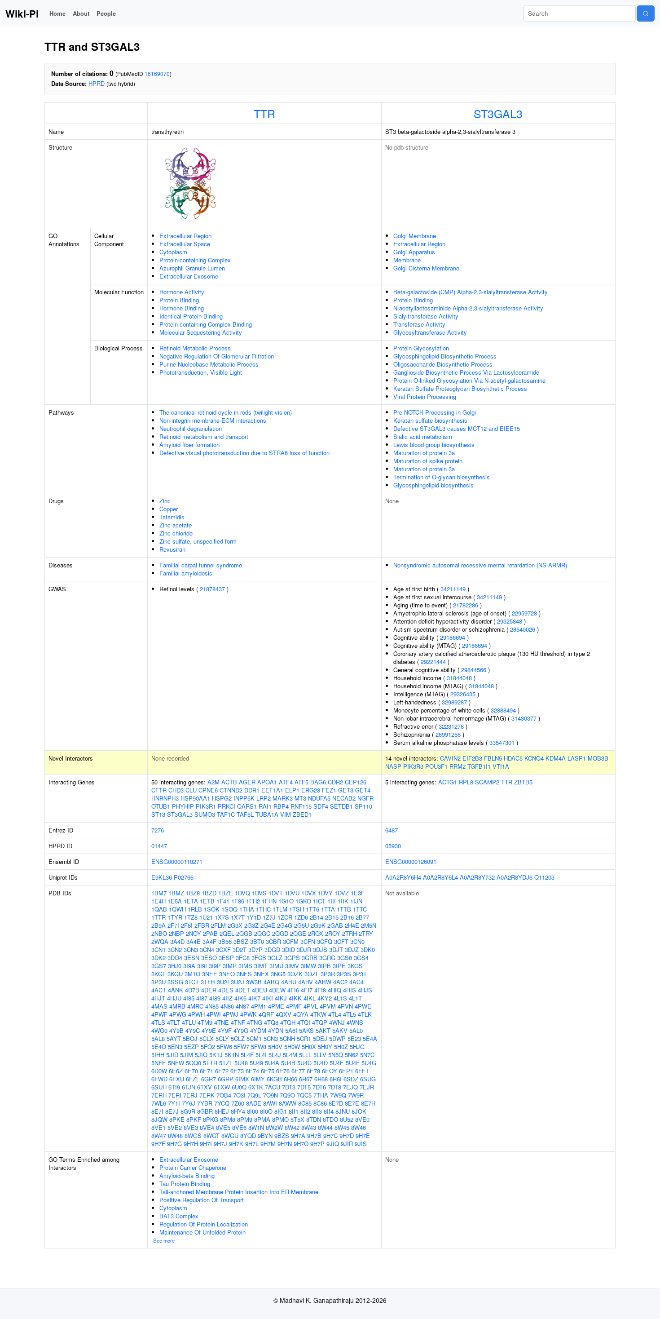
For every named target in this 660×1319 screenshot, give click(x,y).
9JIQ (332, 1143)
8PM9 (244, 1119)
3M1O (192, 973)
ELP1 (292, 790)
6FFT (362, 1071)
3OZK (295, 973)
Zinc (165, 500)
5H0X (309, 1046)
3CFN (307, 941)
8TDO (330, 1119)
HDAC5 (513, 758)
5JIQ (201, 1054)
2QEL (227, 933)
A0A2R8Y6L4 (440, 877)
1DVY (325, 893)
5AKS (306, 1030)
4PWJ (230, 1014)
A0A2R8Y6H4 (403, 877)
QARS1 (247, 806)
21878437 (212, 588)
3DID (288, 949)
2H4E (352, 925)
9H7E (363, 1135)
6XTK (255, 1087)
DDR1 (252, 790)
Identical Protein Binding (191, 316)
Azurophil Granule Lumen (192, 268)
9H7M (268, 1143)
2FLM (218, 925)
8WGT (211, 1135)
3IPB (324, 965)
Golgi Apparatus (414, 252)
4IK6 (240, 998)
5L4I (261, 1054)
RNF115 (301, 806)
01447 (159, 845)
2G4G (284, 925)
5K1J (216, 1054)
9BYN (265, 1135)
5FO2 (208, 1046)
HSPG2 (222, 798)
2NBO (159, 933)
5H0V (275, 1046)
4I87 (201, 998)
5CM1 (254, 1038)
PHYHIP (183, 806)
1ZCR (284, 917)
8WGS (193, 1135)
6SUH (159, 1087)
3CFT (341, 941)
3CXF (223, 949)
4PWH (196, 1014)
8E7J (172, 1111)
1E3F (358, 893)
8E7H (368, 1103)
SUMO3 (204, 814)
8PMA (262, 1119)
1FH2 (253, 901)
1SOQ (229, 909)
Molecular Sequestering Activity (200, 332)
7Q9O (287, 1095)
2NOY (193, 933)
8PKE (177, 1119)
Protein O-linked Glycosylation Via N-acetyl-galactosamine (469, 380)
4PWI (214, 1014)
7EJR (367, 1087)
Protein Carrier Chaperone (192, 1167)
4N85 (212, 1006)
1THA (246, 909)
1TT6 (312, 909)
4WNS (355, 1022)
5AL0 (356, 1030)
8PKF (193, 1119)
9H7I (206, 1143)
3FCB (258, 957)
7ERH (159, 1095)
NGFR (365, 798)
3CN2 (174, 949)
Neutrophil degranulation (190, 428)
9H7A (298, 1135)
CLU (191, 790)
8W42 (292, 1127)
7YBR (204, 1103)
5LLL (305, 1054)
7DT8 (334, 1087)
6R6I (336, 1079)
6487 (391, 830)
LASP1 (577, 758)
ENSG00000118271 (176, 861)
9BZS (281, 1135)
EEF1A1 (272, 790)
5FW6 (224, 1046)
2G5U (301, 925)
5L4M (290, 1054)
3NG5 (278, 973)
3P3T (360, 973)
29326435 (462, 694)
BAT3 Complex (178, 1216)
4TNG (254, 1022)
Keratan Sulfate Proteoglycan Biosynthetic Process (460, 388)
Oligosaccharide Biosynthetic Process (443, 364)
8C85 (305, 1103)
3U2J (237, 982)
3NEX (261, 973)
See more (164, 1240)
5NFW (176, 1062)
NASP (393, 766)
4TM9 (205, 1022)
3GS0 (344, 957)
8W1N (256, 1127)
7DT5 (304, 1087)
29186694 (452, 637)
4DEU (259, 990)
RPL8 (466, 782)
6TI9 (174, 1087)
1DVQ (242, 893)
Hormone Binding (181, 308)
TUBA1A (266, 814)
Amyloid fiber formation (189, 444)
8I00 (252, 1111)
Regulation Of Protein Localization (203, 1224)
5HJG (357, 1046)
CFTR (159, 790)
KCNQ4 (534, 758)
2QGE (298, 933)
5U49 (256, 1062)
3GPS (292, 957)
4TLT (173, 1022)
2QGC (262, 933)
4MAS (159, 1006)
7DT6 (319, 1087)
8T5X (297, 1119)
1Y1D (253, 917)
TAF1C (226, 814)
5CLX (206, 1038)
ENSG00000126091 (410, 861)
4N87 (242, 1006)
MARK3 (283, 798)
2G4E (267, 925)
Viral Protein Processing (424, 396)
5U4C (304, 1062)
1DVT (275, 893)
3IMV (292, 965)
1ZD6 (301, 917)
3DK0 (368, 949)
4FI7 (306, 990)
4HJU (174, 998)
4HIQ (334, 990)
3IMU (276, 965)
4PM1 (258, 1006)
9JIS (361, 1143)
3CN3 (191, 949)
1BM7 (159, 893)
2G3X (235, 925)
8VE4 (207, 1127)
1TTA (328, 909)
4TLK (365, 1014)
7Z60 (237, 1103)
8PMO (280, 1119)
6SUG (368, 1079)
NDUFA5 (319, 798)
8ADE (253, 1103)
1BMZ (176, 893)
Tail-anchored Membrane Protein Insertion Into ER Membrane (238, 1191)
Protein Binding (179, 300)
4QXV (283, 1014)
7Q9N (270, 1095)
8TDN (313, 1119)
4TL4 (334, 1014)
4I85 (188, 998)
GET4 (362, 790)
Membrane (407, 260)
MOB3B (598, 758)
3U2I (223, 982)
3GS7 (158, 965)
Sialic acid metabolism (422, 436)
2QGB (244, 933)
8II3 (317, 1111)
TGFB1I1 (479, 766)
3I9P (215, 965)
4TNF (238, 1022)
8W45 (341, 1127)
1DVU (292, 893)
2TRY (366, 933)
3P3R (328, 973)
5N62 (351, 1054)
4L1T (355, 998)
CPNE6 (208, 790)
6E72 (222, 1071)
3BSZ (240, 941)
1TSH (296, 909)
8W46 (358, 1127)
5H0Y (325, 1046)
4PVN (345, 1006)
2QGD (280, 933)
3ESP (226, 957)
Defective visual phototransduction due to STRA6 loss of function (244, 452)
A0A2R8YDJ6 (514, 877)
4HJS (365, 990)
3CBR (273, 941)
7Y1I (174, 1103)
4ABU (288, 982)
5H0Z (341, 1046)
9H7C (330, 1135)
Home (57, 13)
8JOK (359, 1111)
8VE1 (158, 1127)
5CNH (287, 1038)
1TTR (158, 917)
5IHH (157, 1054)
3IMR (230, 965)
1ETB (207, 901)
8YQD (248, 1135)
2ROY (332, 933)
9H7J (220, 1143)
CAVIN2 (450, 758)
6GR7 (208, 1079)
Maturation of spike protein (427, 460)
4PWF (159, 1014)
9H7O (301, 1143)
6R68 (321, 1079)
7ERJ (190, 1095)
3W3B (254, 982)
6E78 (313, 1071)
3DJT (336, 949)
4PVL (311, 1006)
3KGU (175, 973)
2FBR (201, 925)
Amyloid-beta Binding (187, 1175)
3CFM (291, 941)
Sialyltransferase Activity (425, 316)
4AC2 (340, 982)
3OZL (311, 973)
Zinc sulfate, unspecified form (198, 541)
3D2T (239, 949)
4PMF (294, 1006)
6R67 (305, 1079)
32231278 (451, 726)
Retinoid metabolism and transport (203, 436)
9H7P (317, 1143)
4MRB (177, 1006)
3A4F (209, 941)
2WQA (159, 941)
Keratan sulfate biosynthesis (430, 420)
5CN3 (271, 1038)
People (106, 13)
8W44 (325, 1127)
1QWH (177, 909)
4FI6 (293, 990)
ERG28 (310, 790)
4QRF (266, 1014)
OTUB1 (160, 806)
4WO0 (159, 1030)
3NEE (209, 973)
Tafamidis (172, 517)
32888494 (503, 710)
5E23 (354, 1038)
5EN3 (175, 1046)
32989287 (454, 702)
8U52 (346, 1119)
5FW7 (241, 1046)
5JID (172, 1054)
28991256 (448, 734)
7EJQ (350, 1087)
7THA (320, 1095)
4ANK (175, 990)
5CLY (222, 1038)
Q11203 (544, 877)
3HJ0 (174, 965)
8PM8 (227, 1119)
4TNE (221, 1022)
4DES (225, 990)
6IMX (242, 1079)
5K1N (231, 1054)
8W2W (274, 1127)
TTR (264, 113)
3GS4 (361, 957)
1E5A (174, 901)
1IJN (356, 901)
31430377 (524, 718)
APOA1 (267, 782)
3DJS (320, 949)
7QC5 (304, 1095)
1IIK (343, 901)
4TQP (319, 1022)
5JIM (186, 1054)
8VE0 (362, 1119)
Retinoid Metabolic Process (195, 348)
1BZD (209, 893)
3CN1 (158, 949)
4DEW (277, 990)
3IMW (308, 965)
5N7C (367, 1054)
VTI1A (501, 766)
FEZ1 (329, 790)
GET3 (345, 790)
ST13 (158, 814)
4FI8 (320, 990)
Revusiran (172, 549)
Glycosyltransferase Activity (430, 332)
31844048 (459, 677)
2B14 (316, 917)
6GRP (225, 1079)
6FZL (192, 1079)
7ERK (207, 1095)
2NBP (176, 933)
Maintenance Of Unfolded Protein (202, 1232)
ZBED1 (302, 814)
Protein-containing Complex (195, 260)
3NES (244, 973)
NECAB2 (344, 798)
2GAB (335, 925)
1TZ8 (191, 917)
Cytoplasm (173, 252)
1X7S (222, 917)
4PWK (248, 1014)
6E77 (298, 1071)
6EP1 (346, 1071)
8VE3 (191, 1127)
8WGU (229, 1135)
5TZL (226, 1062)
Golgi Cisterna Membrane (426, 268)
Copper (168, 509)
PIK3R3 (413, 766)
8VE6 (239, 1127)
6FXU (176, 1079)
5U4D (320, 1062)
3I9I (202, 965)
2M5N (368, 925)
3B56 (225, 941)
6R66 (290, 1079)
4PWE (363, 1006)
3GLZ (275, 957)
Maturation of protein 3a (424, 452)
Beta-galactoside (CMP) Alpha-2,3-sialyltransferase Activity (470, 292)
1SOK (212, 909)
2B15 (332, 917)
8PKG (210, 1119)
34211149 (453, 588)
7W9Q (338, 1095)
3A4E (193, 941)
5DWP (337, 1038)
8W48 (175, 1135)
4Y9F (225, 1030)
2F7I (173, 925)
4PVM (328, 1006)
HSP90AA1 (195, 798)
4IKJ (281, 998)
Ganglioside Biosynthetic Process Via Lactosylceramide (466, 372)
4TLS (158, 1022)
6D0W (159, 1071)
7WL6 (158, 1103)
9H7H (191, 1143)
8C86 (320, 1103)
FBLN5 (493, 758)
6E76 (283, 1071)
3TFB (208, 982)
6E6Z (176, 1071)
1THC (263, 909)
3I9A (189, 965)
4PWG (177, 1014)
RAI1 (265, 806)
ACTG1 (447, 782)
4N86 (227, 1006)
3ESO (209, 957)
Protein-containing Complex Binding (205, 324)
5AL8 (158, 1038)
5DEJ (320, 1038)
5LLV (319, 1054)
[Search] (646, 13)
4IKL (310, 998)
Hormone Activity (181, 292)
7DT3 (288, 1087)
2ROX (315, 933)
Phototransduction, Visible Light (200, 372)
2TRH (349, 933)
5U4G (368, 1062)
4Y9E (209, 1030)
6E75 (267, 1071)
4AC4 (356, 982)
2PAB (210, 933)
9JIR (347, 1143)
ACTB (229, 782)
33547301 (502, 742)
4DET (242, 990)
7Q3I (239, 1095)
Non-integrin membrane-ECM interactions (212, 420)
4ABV (305, 982)
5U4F (353, 1062)
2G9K (318, 925)
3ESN (191, 957)
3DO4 (174, 957)
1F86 (237, 901)
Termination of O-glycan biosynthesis (441, 477)
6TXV (204, 1087)
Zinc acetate (175, 525)
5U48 (241, 1062)
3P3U (158, 982)
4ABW (323, 982)
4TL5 (349, 1014)
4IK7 (254, 998)
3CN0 (357, 941)
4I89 (214, 998)
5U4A (272, 1062)
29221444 (433, 661)
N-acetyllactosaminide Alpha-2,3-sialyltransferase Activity (468, 308)
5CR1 (304, 1038)
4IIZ (227, 998)
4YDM (258, 1030)
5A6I (291, 1030)
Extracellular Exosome (188, 276)
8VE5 (223, 1127)
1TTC (360, 909)
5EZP (191, 1046)
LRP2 (263, 798)
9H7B (314, 1135)
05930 (393, 845)
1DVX (308, 893)
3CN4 (207, 949)
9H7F (158, 1143)
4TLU (189, 1022)
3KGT (158, 973)
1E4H (158, 901)
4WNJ (337, 1022)
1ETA (191, 901)
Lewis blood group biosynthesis (434, 444)
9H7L (252, 1143)
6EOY (329, 1071)
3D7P (255, 949)
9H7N (284, 1143)
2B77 (362, 917)
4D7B (192, 990)
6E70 (191, 1071)
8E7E (352, 1103)
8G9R (187, 1111)
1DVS (259, 893)
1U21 (206, 917)
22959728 (524, 613)
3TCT (192, 982)
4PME (276, 1006)
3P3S (344, 973)
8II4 (329, 1111)
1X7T (238, 917)
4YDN (275, 1030)
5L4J (274, 1054)
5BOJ (190, 1038)
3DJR (304, 949)
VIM (285, 814)
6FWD (159, 1079)
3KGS (355, 965)
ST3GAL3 (498, 113)
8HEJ (222, 1111)
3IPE (339, 965)
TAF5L (245, 814)
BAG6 (318, 782)
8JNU (342, 1111)
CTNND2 (231, 790)
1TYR (174, 917)
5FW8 (258, 1046)
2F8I (187, 925)
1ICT (319, 901)
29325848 (509, 621)
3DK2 (158, 957)
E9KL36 (161, 877)
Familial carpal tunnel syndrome (200, 565)
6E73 (237, 1071)
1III (331, 901)
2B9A (158, 925)
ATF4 (286, 782)
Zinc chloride (176, 533)
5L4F (247, 1054)
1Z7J (269, 917)
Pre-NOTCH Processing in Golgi (434, 412)
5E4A (370, 1038)
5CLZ (238, 1038)
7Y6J (188, 1103)
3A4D (177, 941)
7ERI (174, 1095)
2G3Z (251, 925)
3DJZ (352, 949)
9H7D (346, 1135)
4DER (208, 990)
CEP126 (355, 782)
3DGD (272, 949)
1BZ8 (193, 893)
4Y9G (240, 1030)
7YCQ (221, 1103)
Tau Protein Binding (184, 1183)
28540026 (522, 629)
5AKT (323, 1030)
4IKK (295, 998)
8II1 (294, 1111)
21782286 (465, 605)
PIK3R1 (206, 806)
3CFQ (324, 941)
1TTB (344, 909)
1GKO (303, 901)
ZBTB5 (523, 782)
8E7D (336, 1103)
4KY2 (324, 998)
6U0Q (239, 1087)
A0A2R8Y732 (477, 877)
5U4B (288, 1062)
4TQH (287, 1022)
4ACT (158, 990)
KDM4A (556, 758)
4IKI (267, 998)
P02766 (184, 877)
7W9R (356, 1095)
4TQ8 (271, 1022)
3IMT (261, 965)
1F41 (222, 901)
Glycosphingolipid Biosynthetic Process (445, 356)
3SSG (175, 982)
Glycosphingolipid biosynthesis (433, 485)
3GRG (327, 957)
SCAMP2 (487, 782)
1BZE (225, 893)
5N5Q (335, 1054)
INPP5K (244, 798)
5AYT (174, 1038)
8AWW (287, 1103)
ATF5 (301, 782)
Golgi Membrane (414, 235)
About (81, 13)
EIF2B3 (472, 758)
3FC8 (243, 957)
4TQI (303, 1022)
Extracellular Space (184, 243)
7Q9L (254, 1095)
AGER (247, 782)
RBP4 (281, 806)
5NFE (158, 1062)
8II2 (305, 1111)
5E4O (158, 1046)
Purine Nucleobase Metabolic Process (209, 364)
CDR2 (335, 782)
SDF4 (320, 806)
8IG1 (280, 1111)
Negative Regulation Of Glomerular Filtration (216, 356)
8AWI (270, 1103)
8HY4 (238, 1111)
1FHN (269, 901)
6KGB (274, 1079)
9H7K (236, 1143)
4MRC (195, 1006)
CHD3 (176, 790)
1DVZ (341, 893)
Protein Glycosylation (421, 348)
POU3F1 (436, 766)
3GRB (309, 957)
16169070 (157, 73)
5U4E (337, 1062)
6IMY (258, 1079)
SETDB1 (341, 806)
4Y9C (192, 1030)
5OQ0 (193, 1062)
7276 (157, 830)
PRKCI (226, 806)
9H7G (174, 1143)
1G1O (286, 901)
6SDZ (350, 1079)
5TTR (210, 1062)
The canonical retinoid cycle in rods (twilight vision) (225, 412)
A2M (213, 782)
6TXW (222, 1087)
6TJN (188, 1087)
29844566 (473, 669)
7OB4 (223, 1095)
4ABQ (271, 982)
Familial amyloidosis (185, 573)
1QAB (159, 909)
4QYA (300, 1014)
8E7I (157, 1111)
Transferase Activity (419, 324)
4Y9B (176, 1030)
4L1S (340, 998)
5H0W (292, 1046)
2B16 (347, 917)
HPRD (96, 83)
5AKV (340, 1030)
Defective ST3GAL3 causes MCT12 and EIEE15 (456, 428)
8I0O (266, 1111)
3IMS (245, 965)
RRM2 (457, 766)
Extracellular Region (185, 235)
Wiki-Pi (22, 13)
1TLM (280, 909)
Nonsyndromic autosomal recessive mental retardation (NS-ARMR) (480, 565)
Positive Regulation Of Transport (201, 1199)
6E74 (252, 1071)
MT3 (300, 798)
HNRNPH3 (165, 798)
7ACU (272, 1087)
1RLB (195, 909)
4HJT (158, 998)
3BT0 (257, 941)
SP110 (363, 806)
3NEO (227, 973)
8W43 (308, 1127)
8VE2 (174, 1127)
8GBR (205, 1111)
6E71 (206, 1071)
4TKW (318, 1014)
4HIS (349, 990)
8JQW (159, 1119)
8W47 (158, 1135)
